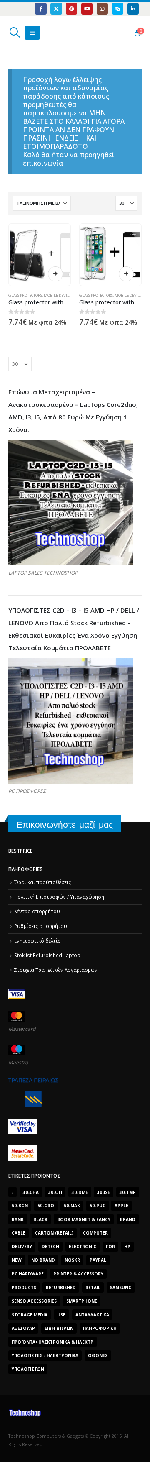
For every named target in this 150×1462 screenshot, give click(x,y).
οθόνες (98, 1355)
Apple (121, 1206)
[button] (14, 32)
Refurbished (61, 1288)
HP (127, 1247)
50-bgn (20, 1206)
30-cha (31, 1192)
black (40, 1219)
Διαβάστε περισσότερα (55, 273)
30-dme (80, 1192)
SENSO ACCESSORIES (34, 1301)
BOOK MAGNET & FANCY (83, 1219)
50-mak (72, 1206)
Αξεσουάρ (23, 1328)
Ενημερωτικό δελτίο (37, 940)
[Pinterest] (71, 8)
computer (95, 1233)
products (24, 1288)
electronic (82, 1247)
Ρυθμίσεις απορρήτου (40, 926)
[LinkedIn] (133, 8)
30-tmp (128, 1192)
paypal (98, 1260)
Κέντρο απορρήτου (37, 911)
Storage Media (30, 1315)
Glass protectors (25, 295)
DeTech (50, 1247)
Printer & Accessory (78, 1274)
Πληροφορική (100, 1328)
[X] (56, 8)
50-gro (46, 1206)
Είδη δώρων (59, 1328)
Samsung (121, 1288)
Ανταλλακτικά (92, 1315)
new (17, 1260)
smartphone (81, 1301)
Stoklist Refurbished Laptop (47, 955)
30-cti (55, 1192)
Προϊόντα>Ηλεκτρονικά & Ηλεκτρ (52, 1342)
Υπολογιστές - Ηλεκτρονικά (45, 1355)
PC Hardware (28, 1274)
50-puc (97, 1206)
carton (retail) (54, 1233)
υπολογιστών (28, 1369)
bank (18, 1219)
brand (127, 1219)
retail (92, 1288)
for (110, 1247)
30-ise (103, 1192)
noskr (72, 1260)
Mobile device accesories (68, 295)
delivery (22, 1247)
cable (18, 1233)
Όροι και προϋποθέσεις (42, 882)
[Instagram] (102, 8)
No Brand (43, 1260)
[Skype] (117, 8)
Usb (61, 1315)
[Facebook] (40, 8)
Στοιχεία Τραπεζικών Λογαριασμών (56, 969)
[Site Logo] (47, 32)
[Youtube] (86, 8)
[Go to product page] (39, 254)
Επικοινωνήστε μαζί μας (65, 824)
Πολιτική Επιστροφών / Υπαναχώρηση (59, 896)
